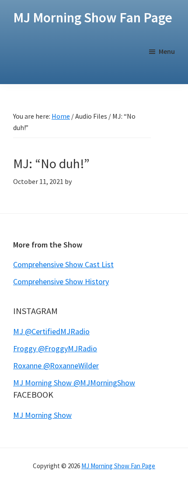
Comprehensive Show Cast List (63, 264)
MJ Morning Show (42, 415)
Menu (167, 51)
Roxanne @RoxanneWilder (56, 365)
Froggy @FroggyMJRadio (55, 348)
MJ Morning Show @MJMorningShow (74, 383)
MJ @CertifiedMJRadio (51, 331)
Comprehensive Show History (61, 281)
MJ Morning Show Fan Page (92, 17)
